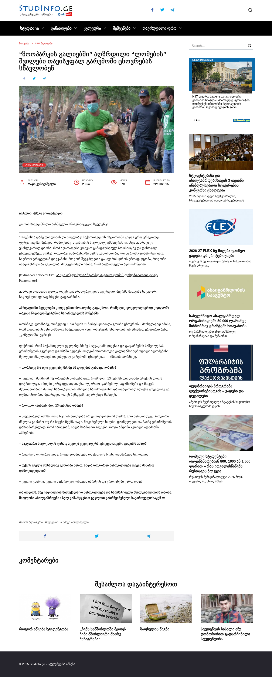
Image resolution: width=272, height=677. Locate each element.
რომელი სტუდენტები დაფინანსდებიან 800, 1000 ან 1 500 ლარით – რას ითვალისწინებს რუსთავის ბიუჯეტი (219, 463)
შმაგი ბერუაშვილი (75, 522)
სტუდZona (29, 28)
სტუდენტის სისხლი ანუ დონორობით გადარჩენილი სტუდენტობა (225, 634)
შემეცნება (121, 28)
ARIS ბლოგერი (34, 165)
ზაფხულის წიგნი (154, 629)
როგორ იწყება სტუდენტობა (43, 629)
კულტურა (92, 28)
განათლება (61, 28)
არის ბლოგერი (32, 522)
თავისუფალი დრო (159, 28)
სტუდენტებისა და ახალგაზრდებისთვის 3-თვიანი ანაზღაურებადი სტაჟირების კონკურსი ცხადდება (216, 183)
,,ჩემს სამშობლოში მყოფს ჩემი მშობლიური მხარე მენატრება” (103, 634)
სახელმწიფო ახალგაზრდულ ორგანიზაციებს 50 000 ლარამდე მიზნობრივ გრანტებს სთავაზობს (217, 321)
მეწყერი (52, 522)
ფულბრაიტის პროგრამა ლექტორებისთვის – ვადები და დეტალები (216, 391)
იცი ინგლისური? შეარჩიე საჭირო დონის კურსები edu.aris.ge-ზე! (107, 275)
